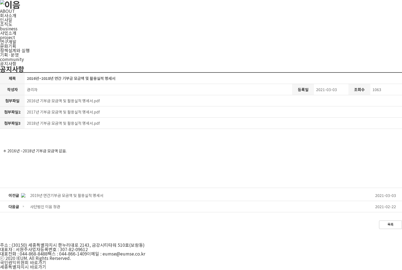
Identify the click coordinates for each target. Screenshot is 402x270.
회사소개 (8, 15)
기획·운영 (9, 54)
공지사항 (8, 63)
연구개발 (8, 41)
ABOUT (7, 11)
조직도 (6, 24)
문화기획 (8, 46)
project (7, 37)
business (9, 28)
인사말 (6, 19)
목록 (391, 224)
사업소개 (8, 33)
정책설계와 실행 (15, 50)
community (12, 59)
